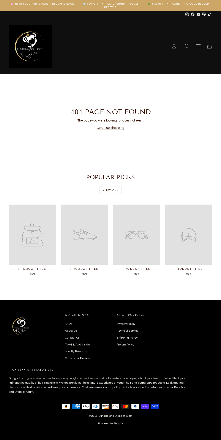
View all (110, 190)
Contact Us (72, 337)
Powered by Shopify (110, 423)
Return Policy (125, 344)
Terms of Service (127, 330)
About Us (71, 330)
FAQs (68, 323)
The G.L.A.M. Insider (78, 344)
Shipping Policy (127, 337)
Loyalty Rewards (76, 351)
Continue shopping (110, 127)
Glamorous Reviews (78, 358)
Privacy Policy (126, 323)
